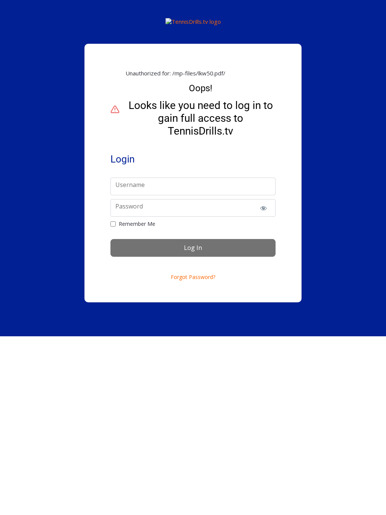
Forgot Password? (193, 277)
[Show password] (263, 208)
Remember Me (137, 224)
